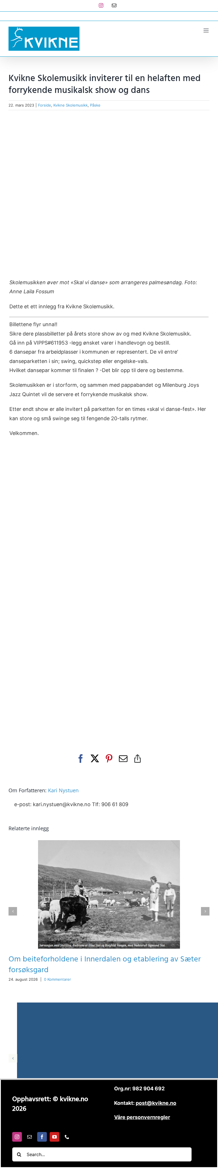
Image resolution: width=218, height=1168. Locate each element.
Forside (44, 105)
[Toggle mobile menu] (206, 30)
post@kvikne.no (109, 16)
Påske (95, 105)
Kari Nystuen (63, 790)
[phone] (67, 1137)
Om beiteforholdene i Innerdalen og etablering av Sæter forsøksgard (105, 964)
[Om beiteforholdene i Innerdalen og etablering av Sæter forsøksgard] (109, 843)
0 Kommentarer (57, 979)
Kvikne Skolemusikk (70, 105)
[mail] (29, 1137)
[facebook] (42, 1137)
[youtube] (54, 1137)
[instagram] (17, 1137)
